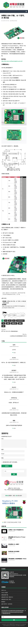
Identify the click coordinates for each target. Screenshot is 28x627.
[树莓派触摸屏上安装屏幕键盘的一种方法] (4, 561)
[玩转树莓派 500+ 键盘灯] (4, 547)
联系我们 (3, 601)
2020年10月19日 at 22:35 (14, 346)
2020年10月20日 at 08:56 (14, 359)
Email (2, 453)
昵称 (2, 449)
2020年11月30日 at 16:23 (14, 409)
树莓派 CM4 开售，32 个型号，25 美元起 (16, 301)
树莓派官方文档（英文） (6, 599)
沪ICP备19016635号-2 (20, 625)
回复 (15, 352)
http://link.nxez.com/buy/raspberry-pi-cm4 (11, 61)
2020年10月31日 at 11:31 (14, 389)
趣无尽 (13, 582)
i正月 (14, 345)
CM (5, 320)
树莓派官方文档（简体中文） (7, 597)
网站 (2, 458)
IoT (14, 320)
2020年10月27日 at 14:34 (14, 372)
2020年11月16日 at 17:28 (14, 399)
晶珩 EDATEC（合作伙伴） (7, 604)
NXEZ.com (3, 590)
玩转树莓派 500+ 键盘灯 (13, 544)
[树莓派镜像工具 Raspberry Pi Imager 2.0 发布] (4, 540)
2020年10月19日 (6, 20)
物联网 (20, 323)
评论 (2, 438)
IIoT (10, 320)
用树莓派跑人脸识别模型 (13, 551)
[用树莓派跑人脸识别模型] (4, 554)
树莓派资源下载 (4, 595)
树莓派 (8, 323)
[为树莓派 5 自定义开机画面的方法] (4, 532)
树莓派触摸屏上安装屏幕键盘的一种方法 (17, 558)
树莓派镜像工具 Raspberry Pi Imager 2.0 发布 (16, 537)
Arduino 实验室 (4, 592)
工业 (3, 323)
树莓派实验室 (14, 20)
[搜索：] (14, 471)
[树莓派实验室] (14, 8)
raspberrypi (20, 320)
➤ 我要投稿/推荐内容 (5, 613)
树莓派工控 (14, 323)
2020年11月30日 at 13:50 (14, 422)
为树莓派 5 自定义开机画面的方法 (15, 529)
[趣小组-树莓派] (13, 317)
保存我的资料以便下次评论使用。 (10, 462)
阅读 (3, 326)
